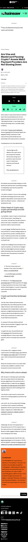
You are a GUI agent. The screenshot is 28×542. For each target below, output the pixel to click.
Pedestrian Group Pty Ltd (12, 519)
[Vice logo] (4, 534)
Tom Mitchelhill (6, 72)
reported (8, 132)
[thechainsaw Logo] (11, 13)
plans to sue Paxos (6, 440)
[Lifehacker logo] (4, 526)
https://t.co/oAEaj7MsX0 (11, 270)
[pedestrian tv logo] (4, 523)
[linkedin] (8, 109)
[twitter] (12, 109)
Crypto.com (18, 352)
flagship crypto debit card (11, 354)
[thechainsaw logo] (4, 529)
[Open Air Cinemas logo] (4, 537)
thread (8, 229)
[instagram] (16, 109)
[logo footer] (2, 502)
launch (18, 324)
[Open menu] (2, 517)
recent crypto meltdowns (15, 130)
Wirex (25, 283)
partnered (6, 333)
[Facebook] (4, 109)
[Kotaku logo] (4, 532)
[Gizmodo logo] (4, 527)
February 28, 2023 (9, 276)
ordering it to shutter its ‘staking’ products (12, 412)
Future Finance (5, 49)
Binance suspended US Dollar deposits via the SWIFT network (13, 385)
